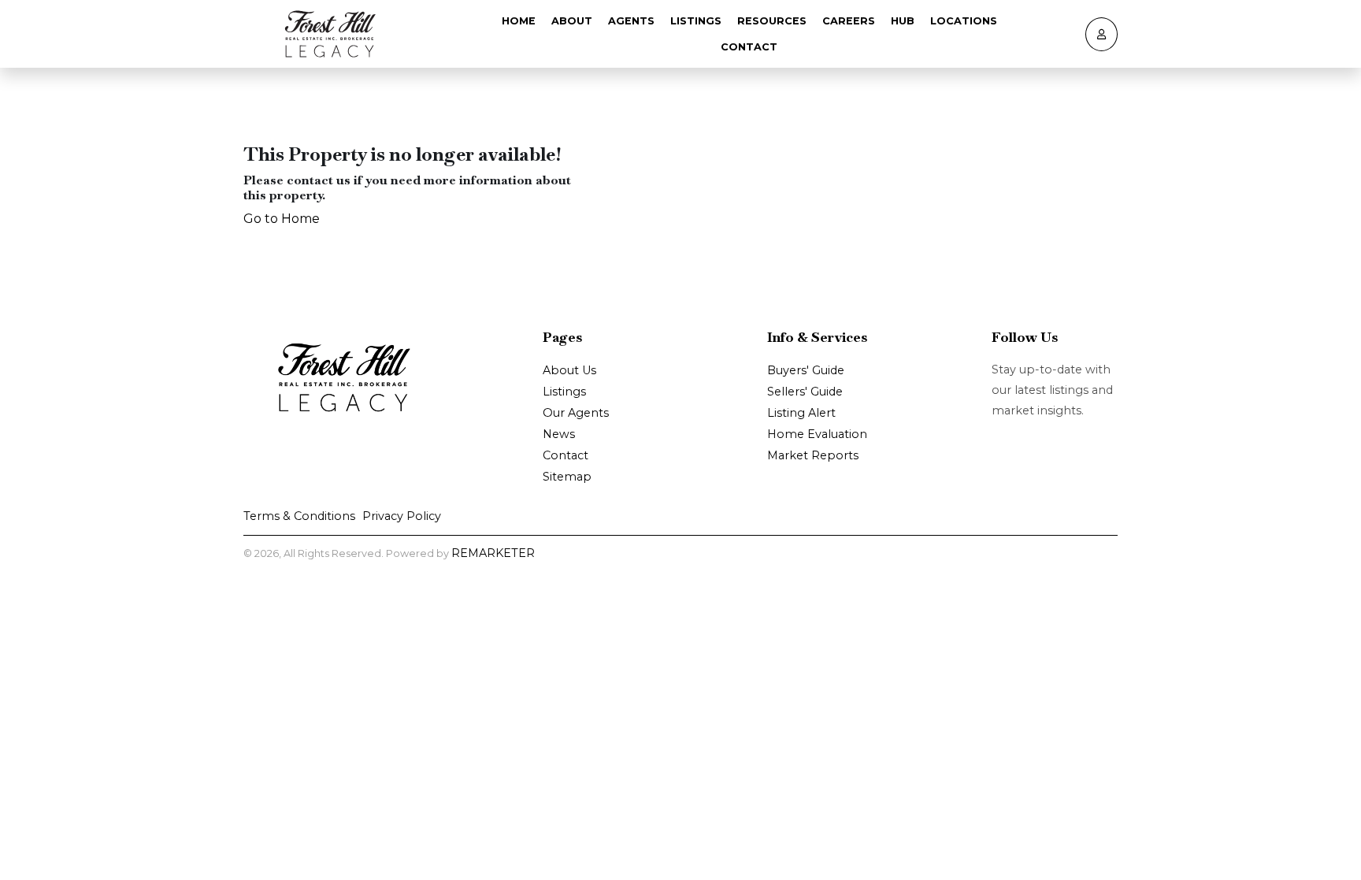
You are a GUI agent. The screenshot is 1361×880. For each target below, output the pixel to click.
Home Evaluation (817, 434)
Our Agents (576, 413)
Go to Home (281, 218)
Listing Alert (801, 413)
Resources (772, 21)
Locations (963, 21)
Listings (695, 21)
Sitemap (567, 477)
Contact (749, 47)
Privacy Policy (401, 516)
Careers (848, 21)
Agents (631, 21)
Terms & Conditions (299, 516)
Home (519, 21)
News (559, 434)
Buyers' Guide (805, 370)
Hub (902, 21)
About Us (569, 370)
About (571, 21)
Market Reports (813, 455)
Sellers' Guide (805, 391)
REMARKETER (493, 553)
